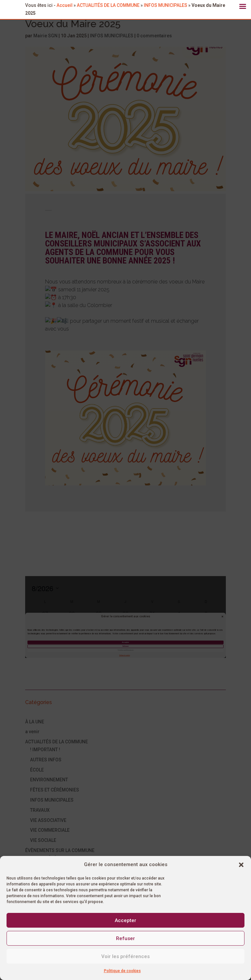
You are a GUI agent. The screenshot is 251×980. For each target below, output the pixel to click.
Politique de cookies (122, 971)
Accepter (125, 920)
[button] (241, 865)
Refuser (125, 938)
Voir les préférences (125, 956)
